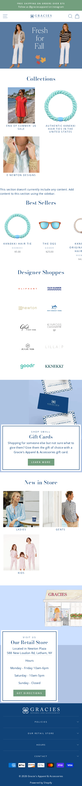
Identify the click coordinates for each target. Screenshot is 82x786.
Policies (41, 721)
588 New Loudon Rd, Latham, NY (29, 653)
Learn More (41, 462)
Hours (41, 744)
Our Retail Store (41, 733)
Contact (41, 756)
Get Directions (29, 693)
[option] (41, 5)
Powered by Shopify (41, 782)
